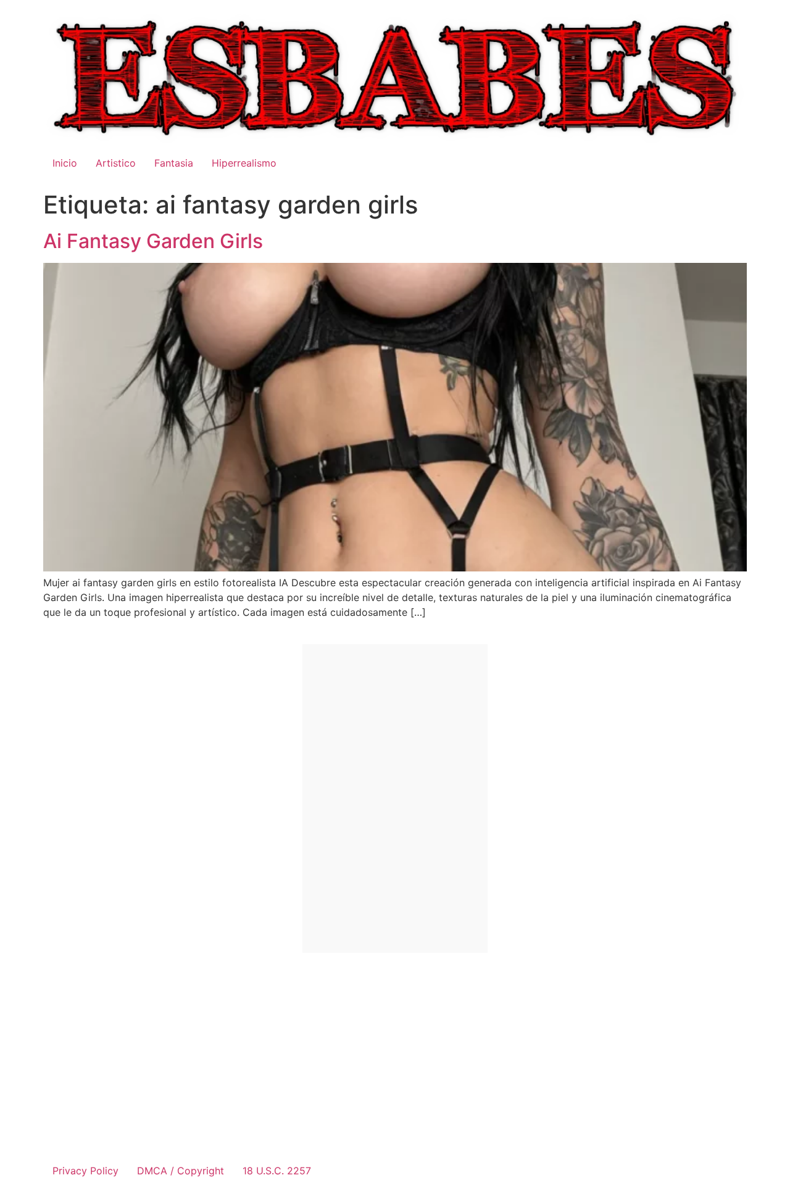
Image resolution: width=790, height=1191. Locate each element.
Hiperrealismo (244, 163)
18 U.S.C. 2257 (277, 1170)
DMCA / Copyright (180, 1170)
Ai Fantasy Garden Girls (153, 241)
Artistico (116, 163)
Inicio (64, 163)
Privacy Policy (85, 1170)
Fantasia (173, 163)
